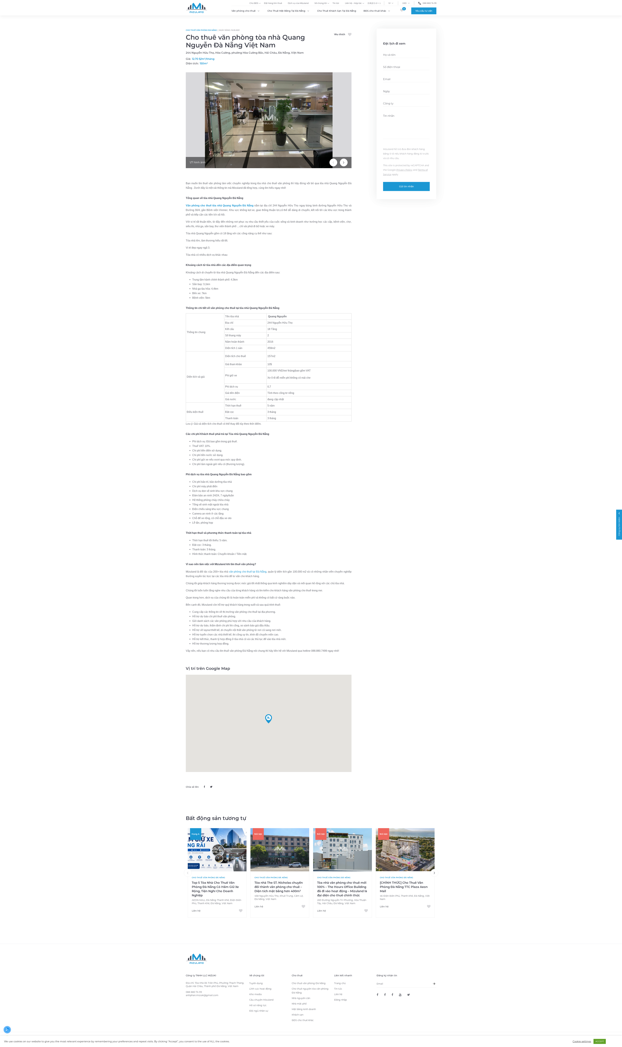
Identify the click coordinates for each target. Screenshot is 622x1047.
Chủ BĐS (253, 3)
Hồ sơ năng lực (257, 1005)
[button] (268, 718)
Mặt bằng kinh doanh (304, 1009)
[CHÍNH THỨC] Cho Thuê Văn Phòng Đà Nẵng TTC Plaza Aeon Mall (404, 887)
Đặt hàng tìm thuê (273, 3)
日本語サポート (374, 3)
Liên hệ (338, 994)
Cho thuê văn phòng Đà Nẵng (201, 30)
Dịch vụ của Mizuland (298, 3)
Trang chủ (340, 983)
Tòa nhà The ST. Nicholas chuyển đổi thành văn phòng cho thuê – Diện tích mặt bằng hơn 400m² (278, 887)
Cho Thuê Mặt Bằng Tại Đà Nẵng (286, 10)
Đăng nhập (340, 999)
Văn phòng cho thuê (243, 10)
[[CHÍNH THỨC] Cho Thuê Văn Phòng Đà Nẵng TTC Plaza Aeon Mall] (405, 849)
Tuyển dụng (256, 983)
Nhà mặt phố (299, 1003)
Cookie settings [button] (582, 1041)
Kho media (255, 994)
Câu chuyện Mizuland (261, 999)
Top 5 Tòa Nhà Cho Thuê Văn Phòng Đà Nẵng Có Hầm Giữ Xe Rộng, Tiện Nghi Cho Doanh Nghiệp (215, 889)
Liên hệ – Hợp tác (353, 3)
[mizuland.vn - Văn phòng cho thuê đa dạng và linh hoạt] (377, 995)
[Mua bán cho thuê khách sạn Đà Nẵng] (392, 995)
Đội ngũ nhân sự (258, 1010)
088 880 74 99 (429, 3)
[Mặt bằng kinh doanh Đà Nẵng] (385, 995)
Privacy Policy (404, 169)
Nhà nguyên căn (301, 998)
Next (344, 162)
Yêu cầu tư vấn (423, 10)
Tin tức (336, 3)
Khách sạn (297, 1014)
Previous (333, 162)
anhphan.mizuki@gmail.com (202, 995)
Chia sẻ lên (192, 786)
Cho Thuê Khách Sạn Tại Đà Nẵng (336, 10)
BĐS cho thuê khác (374, 10)
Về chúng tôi (320, 3)
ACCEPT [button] (599, 1041)
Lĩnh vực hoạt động (260, 988)
